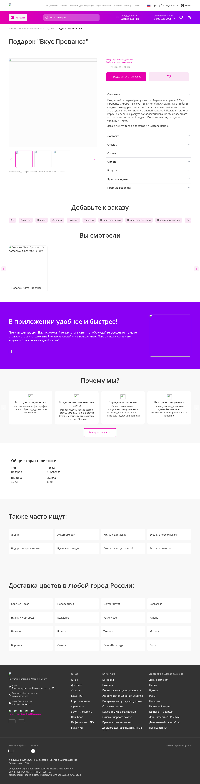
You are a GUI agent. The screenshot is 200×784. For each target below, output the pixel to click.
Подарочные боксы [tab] (110, 219)
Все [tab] (12, 219)
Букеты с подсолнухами (164, 534)
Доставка (54, 5)
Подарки (154, 701)
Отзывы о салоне (112, 706)
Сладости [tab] (57, 219)
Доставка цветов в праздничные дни (122, 729)
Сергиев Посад (20, 604)
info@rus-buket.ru (21, 704)
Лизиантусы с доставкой (118, 548)
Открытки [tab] (25, 219)
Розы (152, 695)
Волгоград (156, 604)
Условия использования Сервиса (122, 695)
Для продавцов (86, 5)
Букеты (153, 690)
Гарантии (73, 5)
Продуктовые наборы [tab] (168, 219)
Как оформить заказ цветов (119, 711)
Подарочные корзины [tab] (139, 219)
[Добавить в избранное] (169, 76)
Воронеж (16, 645)
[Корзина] (189, 17)
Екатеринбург (111, 604)
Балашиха (63, 617)
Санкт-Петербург (113, 645)
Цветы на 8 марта (159, 706)
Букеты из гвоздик (68, 548)
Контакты (117, 5)
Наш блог (77, 717)
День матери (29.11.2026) (164, 717)
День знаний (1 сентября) (164, 722)
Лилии (15, 534)
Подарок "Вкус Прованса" (26, 288)
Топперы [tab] (89, 219)
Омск (153, 645)
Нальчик (16, 631)
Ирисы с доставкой (115, 534)
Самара (62, 645)
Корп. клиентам (103, 5)
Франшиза (77, 706)
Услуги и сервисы (81, 711)
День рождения (158, 679)
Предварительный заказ (126, 76)
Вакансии (77, 727)
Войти (188, 5)
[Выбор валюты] (155, 6)
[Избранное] (181, 17)
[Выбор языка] (148, 6)
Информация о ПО (82, 722)
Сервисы (138, 5)
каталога (128, 62)
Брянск (61, 631)
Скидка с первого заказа (117, 717)
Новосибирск (65, 604)
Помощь (127, 5)
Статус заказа (170, 5)
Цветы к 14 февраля (161, 711)
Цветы (153, 685)
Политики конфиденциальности (121, 690)
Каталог (20, 17)
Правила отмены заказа (117, 722)
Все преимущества (100, 432)
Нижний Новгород (22, 617)
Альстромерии (66, 534)
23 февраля (53, 472)
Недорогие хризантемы (25, 548)
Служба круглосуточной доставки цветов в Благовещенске (44, 759)
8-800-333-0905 (20, 696)
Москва (154, 631)
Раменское (110, 617)
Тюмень (108, 631)
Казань (154, 617)
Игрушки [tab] (73, 219)
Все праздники (158, 727)
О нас (45, 5)
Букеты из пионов (160, 548)
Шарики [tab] (41, 219)
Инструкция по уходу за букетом (122, 701)
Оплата (63, 5)
